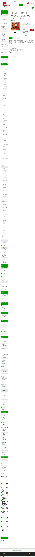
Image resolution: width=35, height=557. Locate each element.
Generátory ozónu (4, 60)
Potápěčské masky (4, 375)
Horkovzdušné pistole (6, 86)
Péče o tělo (3, 457)
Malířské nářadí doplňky (2, 292)
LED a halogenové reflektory (4, 315)
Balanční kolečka (4, 404)
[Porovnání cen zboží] (2, 556)
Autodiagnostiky (5, 14)
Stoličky (4, 225)
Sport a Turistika (2, 337)
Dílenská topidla (5, 144)
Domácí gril (4, 252)
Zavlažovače (4, 185)
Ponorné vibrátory (4, 119)
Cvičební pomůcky (4, 357)
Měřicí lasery (5, 134)
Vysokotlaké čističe (4, 182)
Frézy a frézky (5, 122)
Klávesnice (4, 269)
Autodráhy (4, 434)
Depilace (3, 464)
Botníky (4, 216)
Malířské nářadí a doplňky (5, 295)
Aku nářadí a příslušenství (5, 89)
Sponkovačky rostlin (5, 195)
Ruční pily (4, 190)
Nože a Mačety (4, 369)
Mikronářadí (5, 80)
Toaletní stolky (5, 204)
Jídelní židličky (4, 447)
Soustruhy (4, 149)
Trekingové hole (4, 385)
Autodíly (3, 15)
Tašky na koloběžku (4, 408)
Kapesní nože (5, 371)
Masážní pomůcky (4, 352)
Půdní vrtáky (4, 179)
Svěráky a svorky (4, 115)
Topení (3, 165)
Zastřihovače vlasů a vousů (4, 459)
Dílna (3, 65)
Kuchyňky (3, 451)
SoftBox (3, 332)
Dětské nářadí (4, 441)
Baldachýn (4, 413)
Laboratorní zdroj (4, 162)
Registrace (32, 1)
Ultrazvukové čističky (4, 468)
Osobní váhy (4, 359)
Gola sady (5, 106)
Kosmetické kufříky (4, 470)
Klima (3, 58)
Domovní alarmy (3, 310)
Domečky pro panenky (4, 424)
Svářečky (5, 73)
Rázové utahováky (4, 34)
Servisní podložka (5, 109)
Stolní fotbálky (5, 433)
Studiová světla (3, 323)
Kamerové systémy (4, 306)
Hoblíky (4, 116)
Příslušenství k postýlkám (5, 215)
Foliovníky (4, 187)
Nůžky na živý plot (5, 173)
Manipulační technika (4, 138)
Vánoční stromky (4, 259)
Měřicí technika (5, 158)
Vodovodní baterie (4, 236)
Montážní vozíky (5, 154)
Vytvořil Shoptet (32, 553)
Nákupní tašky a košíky (5, 218)
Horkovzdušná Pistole (5, 93)
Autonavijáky (4, 44)
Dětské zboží (3, 412)
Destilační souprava (3, 265)
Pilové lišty (5, 127)
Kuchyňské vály (5, 242)
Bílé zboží (3, 57)
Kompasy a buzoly (4, 361)
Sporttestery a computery (5, 350)
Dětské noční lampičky (4, 430)
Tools (28, 32)
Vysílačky (3, 277)
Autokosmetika (4, 26)
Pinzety (3, 463)
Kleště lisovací (5, 105)
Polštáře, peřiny (5, 207)
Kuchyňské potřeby (4, 248)
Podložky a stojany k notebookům (4, 274)
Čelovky (3, 386)
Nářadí (3, 32)
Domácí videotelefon (4, 308)
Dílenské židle (5, 148)
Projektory (4, 287)
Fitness (3, 348)
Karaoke (3, 444)
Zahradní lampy (5, 180)
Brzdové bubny (5, 23)
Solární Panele (4, 196)
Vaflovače (4, 251)
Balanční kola (4, 446)
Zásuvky (3, 276)
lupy (3, 280)
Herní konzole (4, 452)
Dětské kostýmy (4, 431)
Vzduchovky (4, 392)
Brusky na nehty (4, 461)
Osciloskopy (4, 160)
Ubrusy (4, 226)
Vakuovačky (4, 249)
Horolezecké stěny (4, 381)
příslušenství (4, 324)
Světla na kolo (5, 402)
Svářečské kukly (5, 79)
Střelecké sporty (4, 391)
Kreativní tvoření (3, 418)
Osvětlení (3, 313)
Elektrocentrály (5, 142)
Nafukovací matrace (4, 223)
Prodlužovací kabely (5, 121)
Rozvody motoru (5, 19)
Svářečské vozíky (5, 75)
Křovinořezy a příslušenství (5, 171)
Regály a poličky (3, 438)
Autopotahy (4, 52)
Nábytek (3, 201)
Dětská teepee (4, 439)
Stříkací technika (3, 297)
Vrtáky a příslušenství (5, 69)
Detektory (4, 364)
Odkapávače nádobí (4, 232)
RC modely (4, 422)
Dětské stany (4, 426)
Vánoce (3, 257)
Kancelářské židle (4, 221)
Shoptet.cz (14, 550)
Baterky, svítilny (3, 339)
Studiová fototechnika (3, 320)
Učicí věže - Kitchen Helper (5, 228)
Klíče (3, 37)
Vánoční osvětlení (4, 262)
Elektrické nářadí (4, 71)
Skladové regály (5, 132)
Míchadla (4, 95)
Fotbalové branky (4, 443)
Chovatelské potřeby (3, 10)
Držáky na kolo (5, 400)
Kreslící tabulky (3, 454)
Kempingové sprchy (4, 377)
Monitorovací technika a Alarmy (3, 303)
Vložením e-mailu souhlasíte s (3, 541)
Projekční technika (3, 282)
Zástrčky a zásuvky (4, 21)
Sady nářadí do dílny (5, 131)
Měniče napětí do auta (4, 42)
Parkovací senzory (4, 54)
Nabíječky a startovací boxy (4, 30)
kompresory (4, 67)
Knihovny (4, 230)
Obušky (3, 409)
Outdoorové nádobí (4, 363)
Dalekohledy (4, 345)
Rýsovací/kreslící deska (5, 428)
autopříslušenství (5, 24)
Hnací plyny (4, 397)
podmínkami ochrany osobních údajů (3, 542)
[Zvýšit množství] (29, 29)
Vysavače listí (5, 175)
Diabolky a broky (4, 396)
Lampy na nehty (4, 466)
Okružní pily (4, 124)
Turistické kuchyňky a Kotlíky (4, 342)
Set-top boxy (4, 289)
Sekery (3, 200)
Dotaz (26, 35)
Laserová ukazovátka (4, 284)
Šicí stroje (4, 279)
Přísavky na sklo (5, 141)
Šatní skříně (4, 210)
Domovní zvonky (3, 238)
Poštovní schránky (3, 246)
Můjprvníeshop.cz (19, 550)
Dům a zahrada (2, 64)
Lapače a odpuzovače (4, 192)
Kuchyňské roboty (4, 240)
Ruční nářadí (5, 98)
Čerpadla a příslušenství (5, 169)
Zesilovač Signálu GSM (4, 198)
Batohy (3, 344)
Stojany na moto (4, 48)
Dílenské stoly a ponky (5, 151)
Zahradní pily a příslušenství (5, 177)
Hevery (3, 27)
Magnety (4, 157)
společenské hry (4, 449)
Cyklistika (3, 399)
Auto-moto (3, 12)
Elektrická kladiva (5, 83)
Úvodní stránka (2, 8)
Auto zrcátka (4, 39)
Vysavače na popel (4, 256)
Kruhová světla (4, 331)
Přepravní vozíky (5, 155)
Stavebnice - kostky (4, 416)
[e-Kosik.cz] (6, 4)
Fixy (2, 419)
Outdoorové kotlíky (4, 379)
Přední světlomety (4, 36)
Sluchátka (4, 270)
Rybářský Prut (4, 347)
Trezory (4, 234)
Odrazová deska (4, 329)
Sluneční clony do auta (5, 46)
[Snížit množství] (29, 30)
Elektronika (3, 267)
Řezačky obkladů (5, 112)
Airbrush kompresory (4, 299)
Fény (3, 366)
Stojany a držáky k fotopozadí (4, 327)
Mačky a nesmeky (3, 388)
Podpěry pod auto (4, 50)
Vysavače (3, 40)
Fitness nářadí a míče (5, 355)
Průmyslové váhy (4, 136)
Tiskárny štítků (4, 286)
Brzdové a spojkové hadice (5, 17)
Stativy (3, 334)
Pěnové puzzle (4, 436)
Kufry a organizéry (4, 368)
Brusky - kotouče (4, 91)
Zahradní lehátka (4, 212)
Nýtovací (5, 110)
